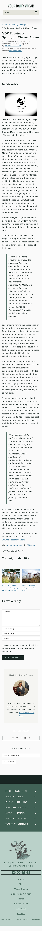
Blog (21, 884)
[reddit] (29, 738)
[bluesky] (14, 872)
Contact (21, 913)
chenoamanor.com (14, 545)
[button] (21, 791)
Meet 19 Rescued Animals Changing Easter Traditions (10, 587)
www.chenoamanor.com (13, 540)
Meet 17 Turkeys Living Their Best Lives (29, 587)
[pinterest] (17, 738)
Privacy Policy (21, 904)
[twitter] (25, 738)
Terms (21, 899)
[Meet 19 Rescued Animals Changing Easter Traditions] (11, 570)
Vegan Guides (21, 889)
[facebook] (21, 738)
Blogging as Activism (21, 894)
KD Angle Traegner (13, 46)
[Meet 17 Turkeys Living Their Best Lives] (31, 570)
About (21, 879)
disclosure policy (15, 50)
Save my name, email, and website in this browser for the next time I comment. (20, 648)
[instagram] (13, 738)
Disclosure (21, 909)
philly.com (30, 545)
